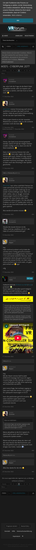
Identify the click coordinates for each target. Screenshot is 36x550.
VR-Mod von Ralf (21, 285)
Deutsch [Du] (25, 526)
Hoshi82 (11, 80)
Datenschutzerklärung (24, 531)
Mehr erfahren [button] (17, 15)
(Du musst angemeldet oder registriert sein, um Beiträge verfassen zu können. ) (18, 479)
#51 (33, 96)
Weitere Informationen (13, 60)
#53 (33, 168)
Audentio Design (23, 546)
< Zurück (3, 70)
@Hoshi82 (6, 109)
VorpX (30, 285)
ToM (4, 173)
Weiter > (3, 73)
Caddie (11, 102)
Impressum (16, 536)
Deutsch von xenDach (27, 544)
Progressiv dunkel (11, 526)
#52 (33, 127)
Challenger (12, 220)
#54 (33, 214)
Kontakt (7, 531)
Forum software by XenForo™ (11, 544)
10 (29, 70)
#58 (33, 406)
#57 (33, 356)
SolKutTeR (12, 278)
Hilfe (13, 531)
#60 (33, 471)
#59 (33, 450)
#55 (33, 235)
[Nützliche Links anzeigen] (33, 46)
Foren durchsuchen (8, 40)
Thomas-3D (11, 173)
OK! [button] (18, 20)
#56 (33, 272)
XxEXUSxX (12, 241)
